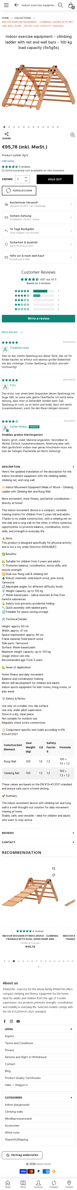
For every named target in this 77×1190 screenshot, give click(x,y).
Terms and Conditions (19, 1043)
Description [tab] (11, 466)
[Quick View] (53, 868)
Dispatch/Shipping (16, 1139)
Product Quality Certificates (23, 1078)
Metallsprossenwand (18, 1118)
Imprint (9, 1036)
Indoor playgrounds (17, 1104)
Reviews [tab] (8, 833)
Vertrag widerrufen (24, 1155)
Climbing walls (14, 1111)
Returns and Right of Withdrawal (26, 1057)
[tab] (38, 1029)
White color (12, 1132)
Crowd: (7, 179)
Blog (8, 1071)
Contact (10, 1064)
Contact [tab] (8, 842)
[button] (10, 166)
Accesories (12, 1125)
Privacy (9, 1050)
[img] (10, 342)
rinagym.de (43, 1164)
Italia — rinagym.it (16, 1085)
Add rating (8, 161)
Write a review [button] (39, 318)
